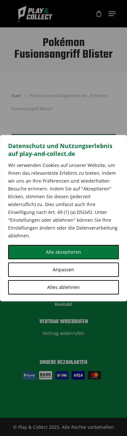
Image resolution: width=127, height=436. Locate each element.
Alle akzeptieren (63, 252)
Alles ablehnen (63, 287)
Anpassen (63, 269)
